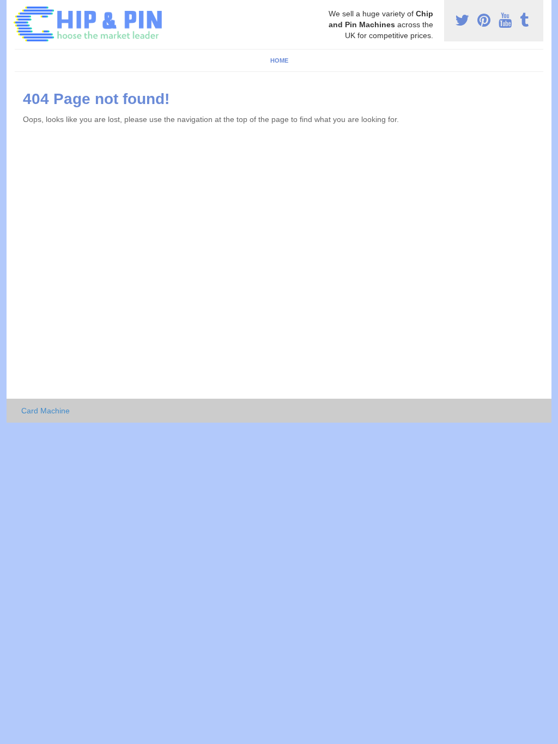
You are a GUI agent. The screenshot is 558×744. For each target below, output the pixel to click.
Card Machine (45, 410)
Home (279, 60)
